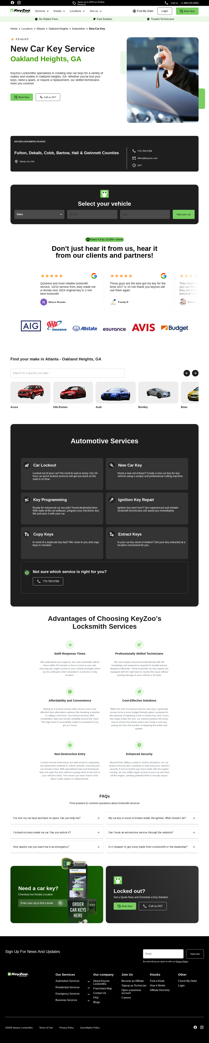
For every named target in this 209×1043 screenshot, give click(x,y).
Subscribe (195, 954)
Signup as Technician (133, 985)
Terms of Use (46, 1027)
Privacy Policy (66, 1027)
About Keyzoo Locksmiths (101, 982)
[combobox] (37, 214)
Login (181, 985)
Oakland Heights (58, 28)
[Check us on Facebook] (12, 3)
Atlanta (41, 28)
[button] (56, 818)
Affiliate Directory (160, 990)
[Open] (61, 214)
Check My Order (187, 981)
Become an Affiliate (132, 981)
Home (13, 28)
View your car (184, 214)
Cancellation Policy (90, 1027)
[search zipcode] (60, 903)
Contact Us (99, 993)
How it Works (157, 985)
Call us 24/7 (50, 97)
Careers (126, 997)
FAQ (95, 997)
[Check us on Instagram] (19, 3)
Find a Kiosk (157, 981)
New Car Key (97, 28)
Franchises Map (102, 988)
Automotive (78, 28)
